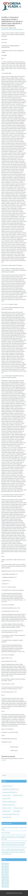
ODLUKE (6, 798)
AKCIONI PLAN (7, 786)
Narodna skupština (10, 792)
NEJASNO (6, 795)
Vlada (14, 27)
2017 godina (5, 864)
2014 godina (5, 869)
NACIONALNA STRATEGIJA (11, 789)
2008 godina (5, 879)
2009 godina (5, 877)
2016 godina (5, 866)
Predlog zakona (9, 801)
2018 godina (5, 863)
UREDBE (11, 27)
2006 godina (5, 882)
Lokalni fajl (20, 29)
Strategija (18, 808)
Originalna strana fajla (6, 29)
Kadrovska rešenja (5, 832)
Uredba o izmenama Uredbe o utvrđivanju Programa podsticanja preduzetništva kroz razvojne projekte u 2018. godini (13, 837)
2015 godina (5, 868)
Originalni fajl (15, 29)
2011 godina (5, 874)
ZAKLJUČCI (7, 817)
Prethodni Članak (14, 747)
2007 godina (5, 880)
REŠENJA (7, 808)
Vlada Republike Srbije (11, 814)
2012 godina (5, 872)
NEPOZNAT (18, 795)
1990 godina (5, 887)
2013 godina (5, 871)
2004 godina (5, 885)
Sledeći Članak (14, 750)
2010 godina (5, 876)
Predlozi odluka (9, 805)
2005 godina (5, 883)
